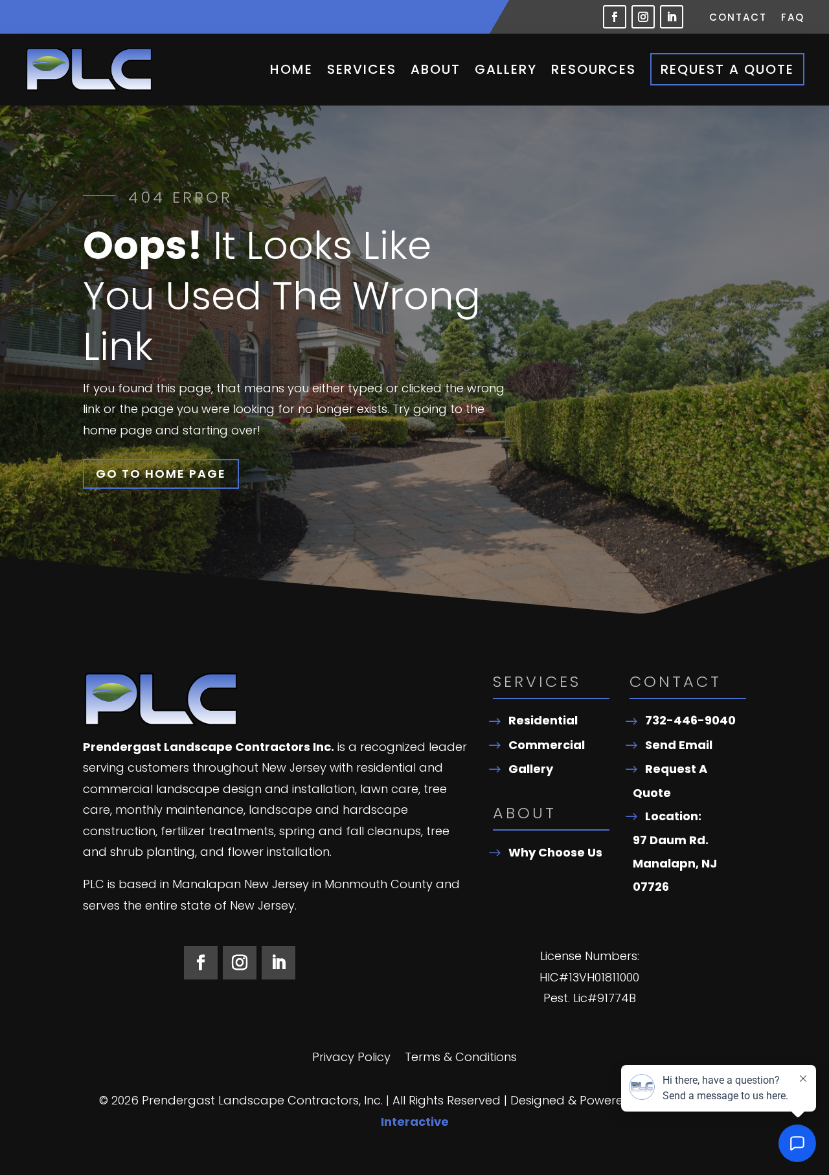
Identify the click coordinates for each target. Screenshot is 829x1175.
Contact (738, 18)
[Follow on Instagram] (643, 16)
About (435, 69)
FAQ (792, 18)
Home (291, 69)
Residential (543, 720)
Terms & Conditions (461, 1059)
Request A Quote (727, 69)
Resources (593, 69)
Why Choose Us (555, 852)
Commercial (546, 745)
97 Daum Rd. (671, 840)
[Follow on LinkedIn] (671, 16)
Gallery (506, 69)
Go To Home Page (161, 473)
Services (361, 69)
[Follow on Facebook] (614, 16)
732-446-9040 (690, 720)
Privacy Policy (351, 1059)
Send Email (678, 745)
